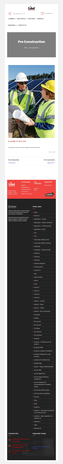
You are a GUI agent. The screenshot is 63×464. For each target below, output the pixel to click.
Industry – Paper (38, 304)
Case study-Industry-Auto (41, 239)
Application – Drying (40, 219)
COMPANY (11, 19)
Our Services (37, 331)
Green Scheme (38, 277)
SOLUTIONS (31, 19)
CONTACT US (22, 25)
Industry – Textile (39, 308)
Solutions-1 (37, 421)
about (35, 212)
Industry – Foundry (39, 301)
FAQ (35, 273)
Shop (35, 400)
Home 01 (36, 287)
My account (37, 321)
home (35, 284)
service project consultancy (42, 393)
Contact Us (37, 270)
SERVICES (40, 19)
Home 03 (36, 294)
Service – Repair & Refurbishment (43, 366)
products (36, 338)
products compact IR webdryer (43, 351)
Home (25, 48)
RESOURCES (11, 25)
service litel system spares (41, 390)
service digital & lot (39, 373)
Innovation (37, 314)
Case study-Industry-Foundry (42, 243)
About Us (36, 215)
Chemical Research (39, 263)
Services (36, 397)
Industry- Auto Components (42, 311)
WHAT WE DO (21, 19)
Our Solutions (38, 335)
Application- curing (39, 229)
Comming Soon (38, 267)
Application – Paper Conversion (43, 222)
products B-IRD (38, 347)
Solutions (36, 407)
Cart (35, 232)
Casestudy (37, 246)
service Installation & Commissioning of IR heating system (42, 384)
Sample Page (38, 363)
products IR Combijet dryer (42, 360)
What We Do (37, 428)
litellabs (36, 318)
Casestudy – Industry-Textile (42, 250)
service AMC (37, 370)
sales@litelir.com (49, 13)
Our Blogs (37, 328)
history (36, 280)
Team (35, 425)
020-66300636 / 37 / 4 (19, 13)
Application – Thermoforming (42, 226)
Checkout (37, 253)
